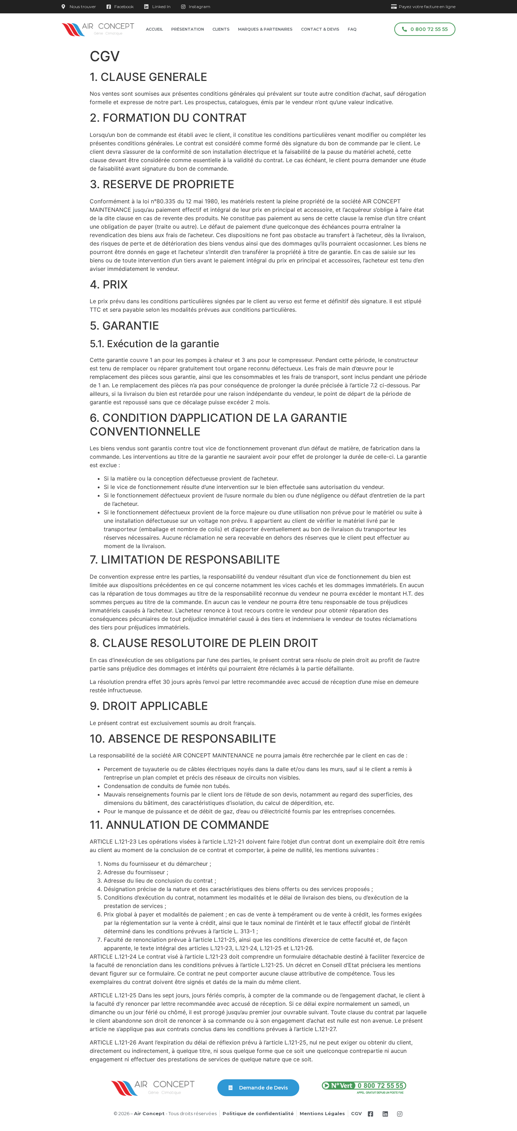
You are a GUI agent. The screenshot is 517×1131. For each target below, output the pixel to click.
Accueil (154, 29)
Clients (221, 29)
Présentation (187, 29)
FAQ (352, 29)
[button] (424, 29)
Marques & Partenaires (265, 29)
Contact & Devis (320, 29)
